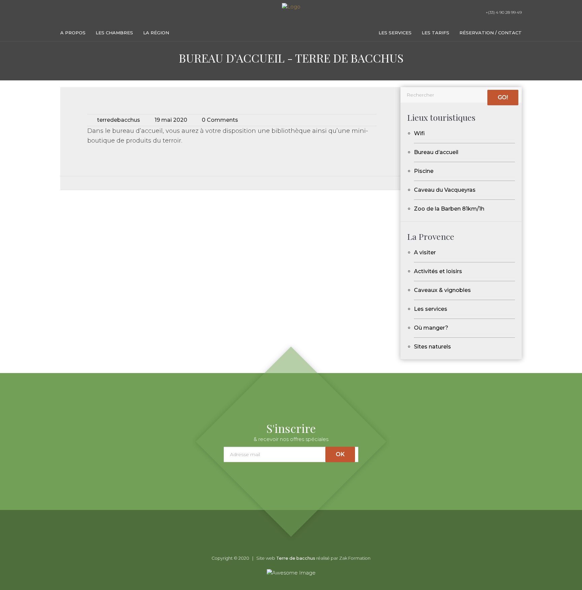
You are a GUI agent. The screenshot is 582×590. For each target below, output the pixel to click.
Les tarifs (435, 32)
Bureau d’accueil (436, 152)
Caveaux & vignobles (442, 290)
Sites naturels (432, 346)
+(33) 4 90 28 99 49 (503, 12)
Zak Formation (354, 558)
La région (156, 32)
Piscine (423, 171)
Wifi (419, 133)
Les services (395, 32)
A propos (73, 32)
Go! (503, 97)
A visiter (425, 252)
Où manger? (431, 328)
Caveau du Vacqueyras (445, 190)
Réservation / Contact (490, 32)
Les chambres (114, 32)
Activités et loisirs (438, 271)
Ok (340, 454)
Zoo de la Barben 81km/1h (449, 209)
